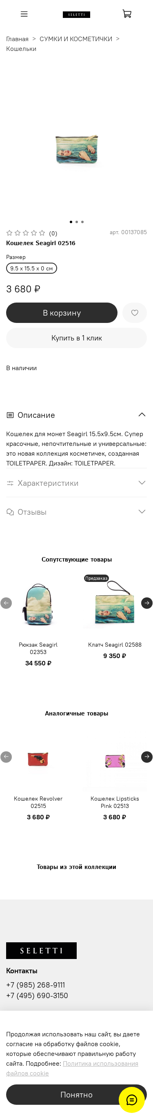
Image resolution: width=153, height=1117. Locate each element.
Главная (17, 39)
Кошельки (21, 48)
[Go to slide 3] (82, 222)
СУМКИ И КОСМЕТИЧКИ (76, 39)
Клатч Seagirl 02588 (115, 644)
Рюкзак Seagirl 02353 (38, 648)
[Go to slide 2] (76, 222)
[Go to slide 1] (71, 222)
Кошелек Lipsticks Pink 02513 (115, 801)
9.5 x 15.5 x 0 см (31, 268)
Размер (16, 257)
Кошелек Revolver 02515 (38, 801)
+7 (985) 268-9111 (35, 985)
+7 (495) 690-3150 (37, 995)
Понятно (76, 1094)
